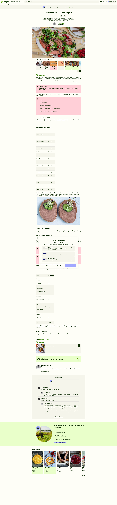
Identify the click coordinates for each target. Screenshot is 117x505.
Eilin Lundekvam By (60, 23)
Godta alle (70, 265)
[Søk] (25, 2)
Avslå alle (46, 265)
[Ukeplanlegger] (103, 2)
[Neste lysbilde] (80, 71)
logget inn (59, 381)
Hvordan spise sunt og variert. (44, 339)
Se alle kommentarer (58, 416)
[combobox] (61, 2)
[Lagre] (64, 16)
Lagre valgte (58, 265)
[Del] (61, 16)
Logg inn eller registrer (67, 7)
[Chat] (101, 2)
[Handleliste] (106, 2)
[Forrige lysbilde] (78, 71)
